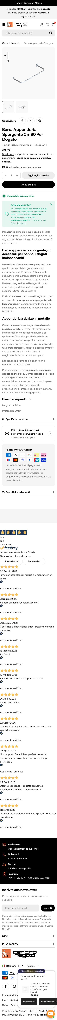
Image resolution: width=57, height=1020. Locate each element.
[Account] (42, 24)
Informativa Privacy (11, 995)
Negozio (15, 43)
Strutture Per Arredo (19, 144)
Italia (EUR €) (13, 965)
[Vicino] (51, 204)
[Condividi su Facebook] (22, 120)
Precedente (11, 561)
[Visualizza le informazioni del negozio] (50, 433)
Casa (5, 43)
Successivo (34, 561)
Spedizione (8, 154)
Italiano (31, 965)
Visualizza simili (29, 1002)
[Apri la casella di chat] (50, 1014)
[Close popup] (49, 973)
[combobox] (28, 33)
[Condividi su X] (30, 120)
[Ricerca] (50, 33)
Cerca (5, 1005)
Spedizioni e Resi (10, 1000)
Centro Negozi (18, 1010)
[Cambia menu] (4, 24)
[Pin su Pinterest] (39, 120)
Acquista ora (28, 184)
